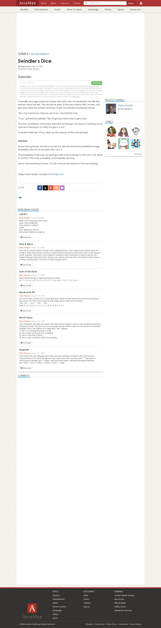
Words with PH (27, 292)
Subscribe (96, 83)
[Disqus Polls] (61, 408)
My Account (119, 599)
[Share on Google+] (50, 187)
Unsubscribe (123, 624)
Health (57, 9)
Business (24, 9)
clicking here (76, 96)
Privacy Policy (99, 624)
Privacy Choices (135, 624)
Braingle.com (57, 174)
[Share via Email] (62, 187)
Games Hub (135, 9)
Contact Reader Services (124, 595)
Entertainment (41, 9)
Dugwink (24, 349)
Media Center (120, 606)
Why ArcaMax (120, 603)
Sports (121, 9)
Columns (87, 603)
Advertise (89, 624)
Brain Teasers (33, 69)
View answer (26, 237)
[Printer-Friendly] (56, 187)
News (86, 595)
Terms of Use (111, 624)
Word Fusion (25, 317)
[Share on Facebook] (39, 187)
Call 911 (23, 214)
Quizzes (87, 606)
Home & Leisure (74, 9)
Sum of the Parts (28, 271)
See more (138, 154)
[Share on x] (45, 187)
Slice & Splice (26, 244)
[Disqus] (61, 476)
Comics (87, 599)
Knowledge (93, 9)
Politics (108, 9)
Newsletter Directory (123, 610)
